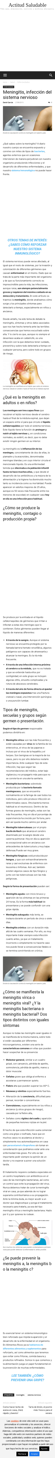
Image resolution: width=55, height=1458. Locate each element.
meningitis (20, 1395)
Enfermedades (23, 82)
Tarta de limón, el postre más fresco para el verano (40, 1410)
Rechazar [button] (22, 1454)
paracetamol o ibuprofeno (21, 1145)
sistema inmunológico (23, 170)
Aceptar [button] (34, 1454)
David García (8, 102)
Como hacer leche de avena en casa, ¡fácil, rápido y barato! (13, 1410)
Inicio (5, 82)
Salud (12, 82)
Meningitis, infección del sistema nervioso (27, 94)
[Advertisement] (27, 42)
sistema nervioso (34, 1395)
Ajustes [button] (44, 1449)
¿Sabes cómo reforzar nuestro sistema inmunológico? (27, 249)
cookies (15, 1421)
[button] (5, 75)
